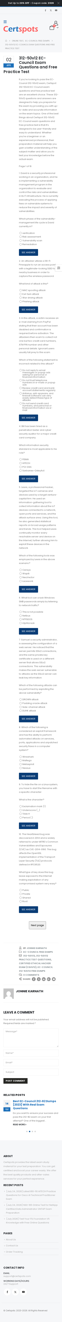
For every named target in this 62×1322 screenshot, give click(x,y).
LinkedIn (44, 979)
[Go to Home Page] (6, 41)
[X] (51, 10)
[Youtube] (56, 10)
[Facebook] (45, 10)
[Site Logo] (20, 29)
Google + (49, 979)
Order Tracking (14, 1251)
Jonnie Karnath (37, 948)
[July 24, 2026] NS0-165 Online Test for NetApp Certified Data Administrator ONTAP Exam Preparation (32, 1208)
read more (19, 1124)
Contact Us (12, 1245)
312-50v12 (29, 955)
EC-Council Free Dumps (38, 952)
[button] (6, 22)
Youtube (23, 1291)
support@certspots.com (17, 1276)
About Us (11, 1239)
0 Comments (31, 975)
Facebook (34, 979)
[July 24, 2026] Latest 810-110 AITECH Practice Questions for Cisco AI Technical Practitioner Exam (31, 1195)
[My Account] (56, 23)
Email (54, 979)
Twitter (39, 979)
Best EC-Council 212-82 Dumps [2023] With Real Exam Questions (34, 1104)
